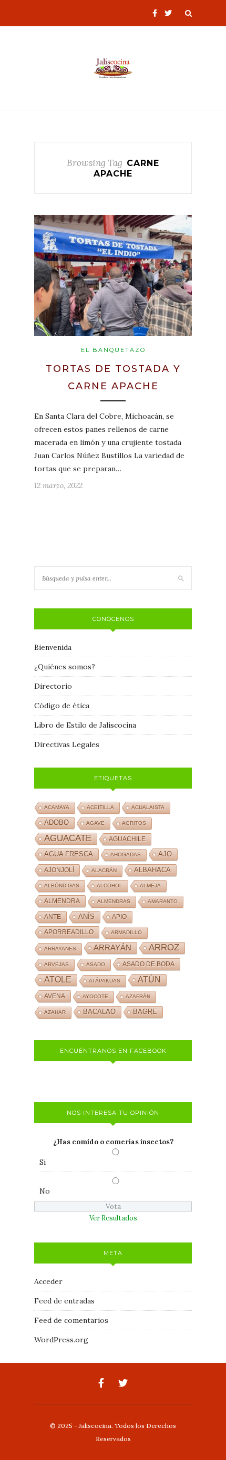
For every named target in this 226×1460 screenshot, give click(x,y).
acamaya (56, 807)
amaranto (163, 901)
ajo (165, 854)
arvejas (56, 964)
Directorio (53, 686)
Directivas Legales (66, 744)
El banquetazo (113, 350)
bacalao (99, 1012)
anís (86, 916)
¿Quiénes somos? (64, 666)
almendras (113, 901)
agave (95, 823)
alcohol (109, 885)
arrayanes (60, 948)
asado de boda (148, 964)
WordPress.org (61, 1339)
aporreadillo (69, 932)
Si (42, 1162)
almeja (150, 885)
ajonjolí (59, 870)
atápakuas (104, 980)
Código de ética (61, 705)
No (44, 1191)
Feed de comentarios (71, 1320)
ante (52, 917)
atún (149, 979)
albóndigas (61, 885)
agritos (134, 823)
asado (95, 964)
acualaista (148, 807)
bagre (145, 1012)
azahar (55, 1012)
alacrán (104, 870)
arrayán (112, 948)
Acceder (48, 1281)
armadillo (126, 932)
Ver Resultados (113, 1218)
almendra (62, 901)
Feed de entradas (64, 1301)
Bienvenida (52, 647)
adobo (56, 822)
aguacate (67, 838)
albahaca (152, 870)
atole (57, 979)
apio (119, 917)
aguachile (127, 839)
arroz (164, 947)
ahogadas (125, 854)
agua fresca (68, 854)
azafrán (138, 996)
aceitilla (100, 807)
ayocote (95, 996)
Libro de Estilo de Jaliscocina (85, 725)
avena (54, 996)
